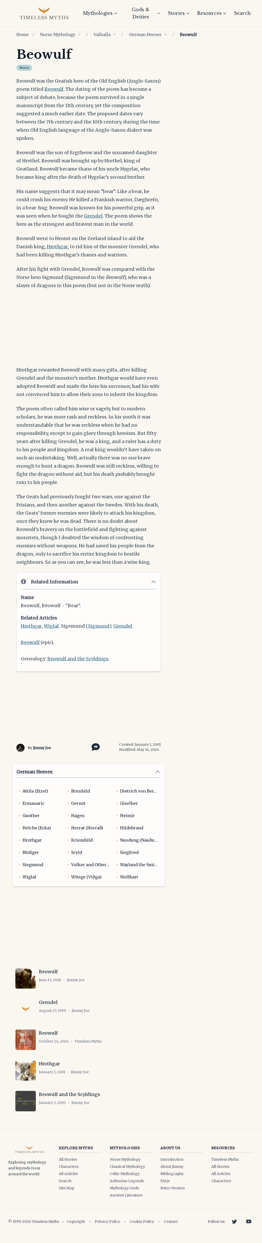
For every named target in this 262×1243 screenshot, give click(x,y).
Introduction (171, 1159)
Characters (69, 1166)
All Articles (68, 1173)
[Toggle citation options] (95, 746)
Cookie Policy (142, 1221)
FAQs (165, 1181)
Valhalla (102, 34)
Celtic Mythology (125, 1173)
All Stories (68, 1159)
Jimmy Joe (42, 747)
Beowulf (54, 89)
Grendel (93, 216)
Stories (176, 13)
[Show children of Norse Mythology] (79, 34)
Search (242, 13)
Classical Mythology (127, 1166)
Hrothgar (57, 247)
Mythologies (98, 13)
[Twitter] (234, 1221)
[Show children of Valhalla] (115, 34)
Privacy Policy (107, 1221)
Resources (209, 13)
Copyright (76, 1221)
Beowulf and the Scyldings (77, 659)
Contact (171, 1221)
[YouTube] (249, 1221)
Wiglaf (51, 626)
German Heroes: (35, 772)
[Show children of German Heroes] (165, 34)
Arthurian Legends (127, 1181)
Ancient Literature (126, 1195)
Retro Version (172, 1188)
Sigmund (99, 626)
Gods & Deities (140, 13)
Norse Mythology (57, 34)
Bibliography (172, 1173)
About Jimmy (171, 1166)
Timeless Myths (225, 1159)
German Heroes (145, 34)
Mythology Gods (124, 1188)
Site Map (66, 1188)
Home (22, 34)
